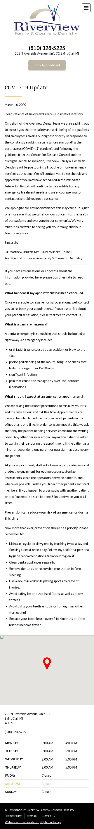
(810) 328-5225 (47, 48)
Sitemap (32, 815)
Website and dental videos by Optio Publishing (33, 822)
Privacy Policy (13, 815)
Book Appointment (47, 65)
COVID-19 (48, 815)
